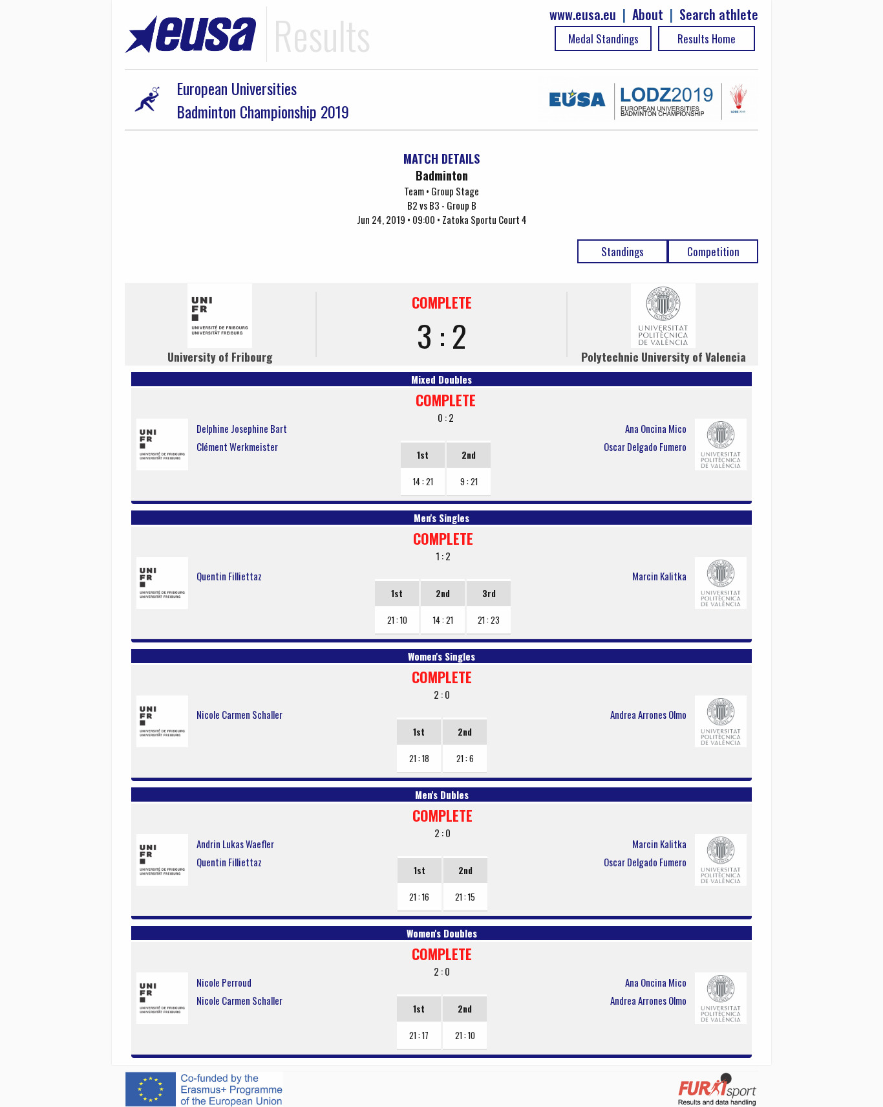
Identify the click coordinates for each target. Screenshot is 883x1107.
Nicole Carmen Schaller (239, 714)
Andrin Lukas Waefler (235, 844)
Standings (622, 251)
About (647, 14)
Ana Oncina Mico (655, 428)
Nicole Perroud (224, 982)
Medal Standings (603, 38)
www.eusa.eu (582, 14)
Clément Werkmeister (237, 446)
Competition (713, 251)
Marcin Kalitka (659, 576)
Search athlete (718, 14)
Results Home (706, 38)
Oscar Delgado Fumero (645, 446)
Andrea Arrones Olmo (648, 714)
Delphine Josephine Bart (242, 428)
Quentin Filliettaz (229, 576)
